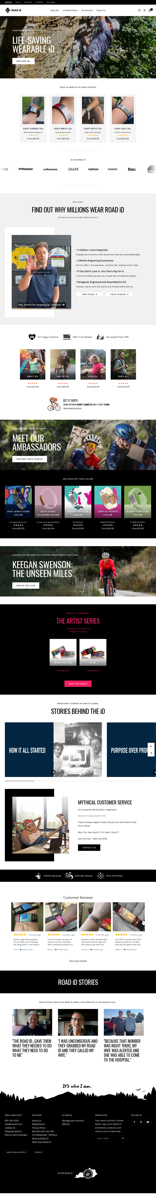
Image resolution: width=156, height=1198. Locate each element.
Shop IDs (54, 10)
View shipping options (72, 408)
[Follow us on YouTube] (147, 1122)
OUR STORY (88, 294)
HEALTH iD (28, 2)
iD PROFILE (39, 2)
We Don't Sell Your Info (43, 1131)
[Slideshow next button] (144, 923)
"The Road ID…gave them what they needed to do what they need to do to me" (32, 1048)
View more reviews (78, 960)
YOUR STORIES (118, 294)
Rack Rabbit (51, 2)
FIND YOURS (23, 61)
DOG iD (18, 2)
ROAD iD (69, 1173)
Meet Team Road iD (41, 1142)
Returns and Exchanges (16, 1134)
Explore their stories (30, 459)
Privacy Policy (38, 1127)
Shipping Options (13, 1131)
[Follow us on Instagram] (141, 1122)
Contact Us (10, 1127)
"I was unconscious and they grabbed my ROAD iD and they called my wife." (78, 1048)
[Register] (123, 1138)
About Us (101, 10)
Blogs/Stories (38, 1124)
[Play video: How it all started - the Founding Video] (53, 772)
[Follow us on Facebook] (134, 1122)
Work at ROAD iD (40, 1138)
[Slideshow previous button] (12, 923)
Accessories (87, 10)
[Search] (139, 10)
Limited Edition (70, 10)
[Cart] (150, 10)
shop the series (78, 683)
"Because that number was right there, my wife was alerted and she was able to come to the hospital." (122, 1050)
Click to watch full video (41, 272)
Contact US (89, 847)
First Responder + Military (44, 1134)
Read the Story (26, 585)
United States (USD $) (15, 1152)
